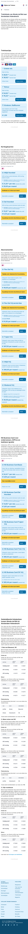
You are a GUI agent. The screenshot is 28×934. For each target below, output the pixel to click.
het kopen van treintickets (15, 854)
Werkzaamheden (5, 893)
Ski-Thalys (17, 916)
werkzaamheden (10, 1)
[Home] (2, 9)
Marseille (17, 914)
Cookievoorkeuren (19, 922)
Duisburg (17, 907)
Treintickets (6, 9)
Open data (7, 922)
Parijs (2, 909)
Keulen (2, 916)
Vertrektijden (4, 888)
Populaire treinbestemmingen (9, 901)
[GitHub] (17, 925)
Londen (3, 911)
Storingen (3, 890)
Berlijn (2, 907)
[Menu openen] (26, 5)
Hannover (17, 909)
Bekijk (21, 196)
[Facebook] (5, 925)
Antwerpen (3, 904)
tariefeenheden (11, 716)
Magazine (17, 897)
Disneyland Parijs (19, 911)
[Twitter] (2, 925)
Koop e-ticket (19, 81)
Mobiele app (4, 886)
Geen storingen (4, 1)
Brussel (3, 914)
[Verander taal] (23, 5)
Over (3, 922)
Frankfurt (17, 904)
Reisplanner (18, 884)
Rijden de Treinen (12, 921)
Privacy (12, 922)
